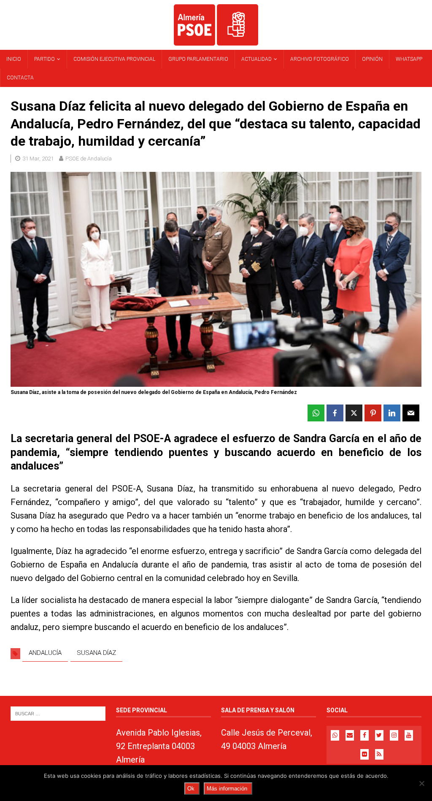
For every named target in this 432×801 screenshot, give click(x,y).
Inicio (13, 59)
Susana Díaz (96, 653)
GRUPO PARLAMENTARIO (198, 59)
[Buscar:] (58, 713)
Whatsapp (409, 59)
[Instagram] (394, 735)
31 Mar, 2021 (38, 158)
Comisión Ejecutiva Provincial (114, 59)
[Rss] (379, 754)
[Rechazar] (421, 783)
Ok (190, 788)
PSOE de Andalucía (88, 158)
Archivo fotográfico (319, 59)
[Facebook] (364, 735)
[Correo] (350, 735)
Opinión (372, 59)
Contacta (20, 78)
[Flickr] (364, 754)
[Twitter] (379, 735)
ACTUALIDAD (256, 59)
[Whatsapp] (335, 735)
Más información (227, 788)
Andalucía (45, 653)
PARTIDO (44, 59)
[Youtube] (409, 735)
